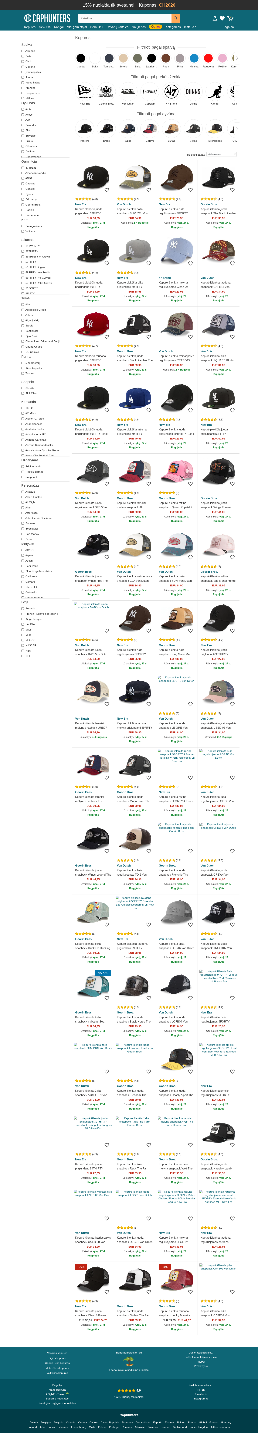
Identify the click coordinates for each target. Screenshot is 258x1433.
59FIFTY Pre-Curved (38, 277)
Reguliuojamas (34, 471)
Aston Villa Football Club (39, 455)
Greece (213, 1422)
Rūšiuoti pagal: (196, 154)
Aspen (29, 555)
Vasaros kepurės (57, 1352)
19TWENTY (32, 246)
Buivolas (30, 135)
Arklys (28, 114)
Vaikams (30, 231)
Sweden (165, 1426)
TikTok (201, 1389)
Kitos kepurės (33, 368)
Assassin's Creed (35, 309)
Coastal (30, 188)
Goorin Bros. (33, 204)
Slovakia (140, 1426)
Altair (28, 507)
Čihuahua (31, 146)
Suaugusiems (33, 226)
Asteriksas (31, 512)
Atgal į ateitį (32, 320)
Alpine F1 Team (34, 418)
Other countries (220, 1426)
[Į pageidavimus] (107, 190)
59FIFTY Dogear (35, 267)
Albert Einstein (33, 496)
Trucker (30, 373)
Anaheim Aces (33, 423)
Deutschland (143, 1422)
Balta (28, 56)
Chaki (28, 61)
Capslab (30, 183)
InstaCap (190, 27)
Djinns (29, 194)
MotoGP (30, 640)
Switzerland (180, 1426)
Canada (71, 1422)
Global (203, 1422)
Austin (29, 560)
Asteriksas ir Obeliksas (38, 518)
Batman (30, 523)
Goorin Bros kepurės (57, 1362)
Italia (42, 1426)
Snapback (31, 476)
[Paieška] (175, 18)
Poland (102, 1426)
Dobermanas (33, 156)
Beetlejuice (32, 330)
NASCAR (30, 645)
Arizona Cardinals (35, 439)
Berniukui (96, 27)
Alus (27, 304)
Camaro (30, 581)
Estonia (169, 1422)
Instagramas (200, 1398)
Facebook (201, 1394)
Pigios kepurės (57, 1358)
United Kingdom (199, 1426)
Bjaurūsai (31, 336)
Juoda (29, 77)
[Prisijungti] (215, 18)
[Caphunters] (57, 17)
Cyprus (94, 1422)
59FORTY (31, 288)
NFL (28, 655)
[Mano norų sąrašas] (222, 18)
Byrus (28, 539)
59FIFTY (30, 261)
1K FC (29, 408)
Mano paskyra (57, 1389)
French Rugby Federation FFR (43, 613)
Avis (27, 119)
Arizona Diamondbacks (39, 444)
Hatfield (30, 209)
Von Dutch (124, 204)
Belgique (46, 1422)
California (31, 576)
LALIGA (30, 624)
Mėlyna (29, 98)
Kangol (59, 27)
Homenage (32, 215)
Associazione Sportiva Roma (42, 450)
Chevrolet (31, 586)
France (192, 1422)
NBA (28, 650)
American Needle (35, 172)
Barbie (29, 325)
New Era (45, 27)
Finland (180, 1422)
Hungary (226, 1422)
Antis (28, 109)
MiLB (28, 629)
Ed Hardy (31, 199)
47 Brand (30, 167)
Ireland (33, 1426)
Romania (127, 1426)
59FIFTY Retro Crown (38, 282)
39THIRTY (31, 251)
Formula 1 (31, 608)
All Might (30, 502)
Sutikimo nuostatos (57, 1398)
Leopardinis (32, 93)
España (157, 1422)
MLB (28, 634)
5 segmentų (32, 362)
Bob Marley (32, 533)
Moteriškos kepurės (57, 1368)
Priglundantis (33, 466)
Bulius (29, 140)
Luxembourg (78, 1426)
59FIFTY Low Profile (37, 272)
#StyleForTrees (56, 1394)
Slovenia (153, 1426)
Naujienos (139, 27)
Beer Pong (31, 565)
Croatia (82, 1422)
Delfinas (30, 151)
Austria (34, 1422)
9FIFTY (30, 293)
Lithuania (63, 1426)
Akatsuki (30, 491)
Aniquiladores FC (35, 434)
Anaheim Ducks (34, 429)
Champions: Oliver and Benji (42, 341)
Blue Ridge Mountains (38, 571)
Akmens (30, 50)
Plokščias (31, 393)
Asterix (29, 314)
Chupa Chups (33, 346)
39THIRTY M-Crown (37, 256)
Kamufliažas (32, 82)
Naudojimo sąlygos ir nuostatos (57, 1403)
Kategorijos (173, 27)
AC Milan (30, 413)
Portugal (114, 1426)
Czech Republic (110, 1422)
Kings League (33, 619)
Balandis (30, 125)
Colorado (30, 592)
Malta (92, 1426)
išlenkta (30, 388)
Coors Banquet (34, 597)
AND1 (28, 178)
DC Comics (32, 351)
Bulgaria (58, 1422)
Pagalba (228, 27)
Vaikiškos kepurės (57, 1372)
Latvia (51, 1426)
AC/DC (29, 550)
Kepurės (30, 27)
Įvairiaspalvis (33, 71)
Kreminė (30, 87)
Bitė (27, 130)
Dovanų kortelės (117, 27)
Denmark (127, 1422)
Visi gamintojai (77, 27)
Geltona (30, 66)
